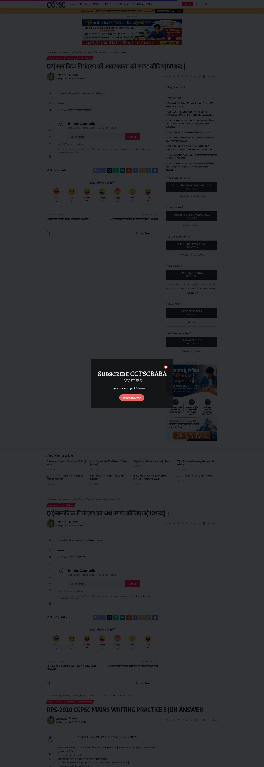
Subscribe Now (132, 397)
